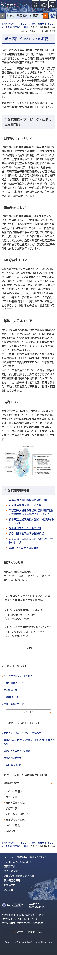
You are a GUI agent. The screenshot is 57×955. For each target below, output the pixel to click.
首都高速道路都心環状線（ (24, 510)
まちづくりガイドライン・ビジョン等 (22, 733)
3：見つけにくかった (18, 636)
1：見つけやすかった (18, 632)
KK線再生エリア (12, 697)
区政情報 (10, 831)
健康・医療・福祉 (15, 802)
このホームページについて (18, 862)
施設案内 (22, 15)
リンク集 (8, 890)
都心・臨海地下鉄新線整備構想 (26, 533)
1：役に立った (15, 615)
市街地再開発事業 (13, 758)
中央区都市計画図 (13, 765)
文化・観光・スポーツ (17, 814)
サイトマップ (11, 871)
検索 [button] (35, 6)
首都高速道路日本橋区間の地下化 (28, 500)
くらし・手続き (14, 791)
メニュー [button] (52, 6)
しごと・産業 (13, 825)
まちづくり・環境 (28, 24)
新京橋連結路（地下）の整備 (25, 505)
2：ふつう (32, 615)
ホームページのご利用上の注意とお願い (25, 857)
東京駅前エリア (11, 690)
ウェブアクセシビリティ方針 (19, 876)
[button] (45, 16)
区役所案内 (10, 866)
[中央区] (9, 5)
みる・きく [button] (44, 5)
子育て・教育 (13, 808)
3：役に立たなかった (18, 619)
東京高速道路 (16, 539)
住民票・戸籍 (38, 15)
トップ (10, 15)
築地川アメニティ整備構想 (23, 548)
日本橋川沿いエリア (14, 683)
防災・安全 (11, 797)
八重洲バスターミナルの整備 (25, 528)
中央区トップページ (10, 24)
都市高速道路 (16, 519)
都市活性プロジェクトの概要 (18, 676)
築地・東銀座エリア (14, 704)
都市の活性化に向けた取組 (17, 27)
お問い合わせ (11, 885)
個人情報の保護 (12, 880)
